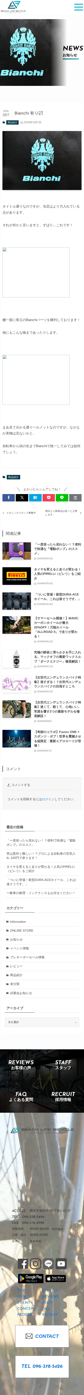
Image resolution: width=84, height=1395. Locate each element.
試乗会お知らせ (21, 993)
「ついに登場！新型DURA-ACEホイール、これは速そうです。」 (41, 882)
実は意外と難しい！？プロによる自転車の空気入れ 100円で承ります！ (40, 856)
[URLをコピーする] (75, 497)
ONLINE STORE (21, 930)
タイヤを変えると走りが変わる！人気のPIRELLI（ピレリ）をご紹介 (40, 869)
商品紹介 (12, 122)
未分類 (14, 984)
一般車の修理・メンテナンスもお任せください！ (40, 893)
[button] (8, 497)
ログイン (48, 799)
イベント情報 (19, 948)
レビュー (16, 966)
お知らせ (16, 939)
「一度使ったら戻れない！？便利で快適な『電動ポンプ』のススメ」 (40, 842)
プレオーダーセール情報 (27, 957)
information (18, 921)
